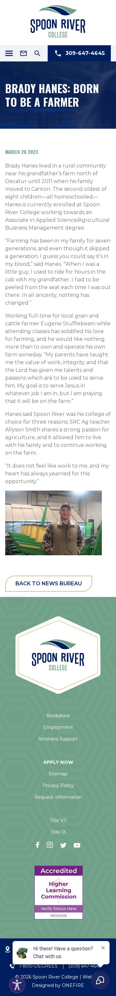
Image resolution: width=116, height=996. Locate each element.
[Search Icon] (37, 53)
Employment (58, 727)
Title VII (58, 820)
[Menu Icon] (9, 53)
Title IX (58, 832)
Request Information (58, 797)
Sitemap (58, 774)
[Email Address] (23, 53)
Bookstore (58, 716)
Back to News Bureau (48, 583)
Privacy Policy (58, 785)
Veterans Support (58, 739)
